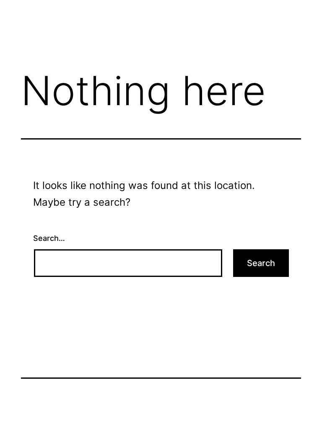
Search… (49, 238)
